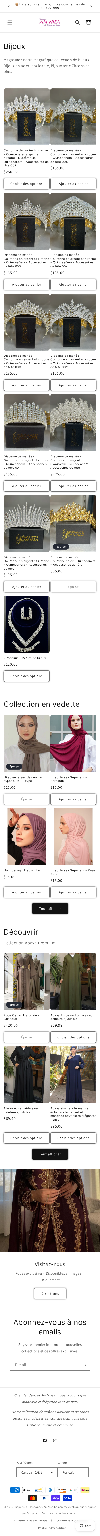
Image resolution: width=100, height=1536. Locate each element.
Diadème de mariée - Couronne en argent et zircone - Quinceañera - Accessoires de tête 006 (73, 155)
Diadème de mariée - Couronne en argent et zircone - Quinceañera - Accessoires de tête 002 (73, 361)
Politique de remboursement (60, 1513)
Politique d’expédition (52, 1527)
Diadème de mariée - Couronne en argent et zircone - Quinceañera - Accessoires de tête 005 (26, 260)
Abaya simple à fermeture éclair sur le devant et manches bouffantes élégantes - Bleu (73, 1113)
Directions (50, 1293)
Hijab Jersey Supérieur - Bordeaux (68, 779)
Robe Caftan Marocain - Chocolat (22, 1017)
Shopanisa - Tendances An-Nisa (33, 1507)
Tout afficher (50, 908)
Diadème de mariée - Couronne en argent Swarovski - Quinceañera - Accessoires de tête (70, 461)
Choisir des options (26, 183)
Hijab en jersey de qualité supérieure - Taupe (23, 779)
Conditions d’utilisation (72, 1520)
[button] (9, 22)
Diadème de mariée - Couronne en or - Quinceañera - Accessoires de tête (73, 560)
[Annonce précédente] (9, 6)
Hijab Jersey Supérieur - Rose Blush (72, 872)
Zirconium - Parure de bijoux (25, 658)
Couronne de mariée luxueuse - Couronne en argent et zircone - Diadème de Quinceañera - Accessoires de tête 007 (26, 157)
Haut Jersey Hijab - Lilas (22, 870)
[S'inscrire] (84, 1365)
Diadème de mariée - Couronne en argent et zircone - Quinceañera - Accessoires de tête (26, 562)
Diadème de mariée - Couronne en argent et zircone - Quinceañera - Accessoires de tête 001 (26, 461)
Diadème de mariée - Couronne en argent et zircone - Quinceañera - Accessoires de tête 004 (73, 260)
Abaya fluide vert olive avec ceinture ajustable (71, 1017)
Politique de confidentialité (34, 1520)
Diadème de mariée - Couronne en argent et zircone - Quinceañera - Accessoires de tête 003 (26, 361)
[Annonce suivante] (91, 6)
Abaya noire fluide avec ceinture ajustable (21, 1110)
